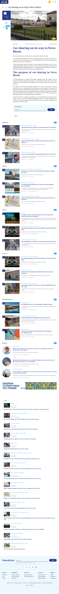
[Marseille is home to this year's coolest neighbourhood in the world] (12, 288)
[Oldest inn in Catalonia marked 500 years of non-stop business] (12, 275)
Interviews (3, 2)
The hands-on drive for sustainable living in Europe (36, 304)
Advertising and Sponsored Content (34, 582)
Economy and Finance (15, 574)
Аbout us (4, 572)
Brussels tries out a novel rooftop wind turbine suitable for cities (38, 171)
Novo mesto (6, 16)
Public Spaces (53, 576)
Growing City (14, 572)
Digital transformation (28, 574)
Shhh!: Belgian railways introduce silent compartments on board (22, 488)
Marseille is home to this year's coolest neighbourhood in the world (38, 285)
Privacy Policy (25, 582)
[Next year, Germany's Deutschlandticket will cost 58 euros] (12, 157)
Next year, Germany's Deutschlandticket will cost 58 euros (38, 154)
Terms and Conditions (17, 582)
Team (3, 576)
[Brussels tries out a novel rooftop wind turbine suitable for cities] (12, 174)
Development (14, 578)
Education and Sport (42, 576)
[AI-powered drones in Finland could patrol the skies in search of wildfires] (7, 525)
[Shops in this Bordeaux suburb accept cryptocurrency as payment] (12, 144)
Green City (53, 572)
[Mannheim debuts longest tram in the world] (7, 445)
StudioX (32, 585)
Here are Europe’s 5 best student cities (14, 549)
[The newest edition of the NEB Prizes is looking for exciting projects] (12, 334)
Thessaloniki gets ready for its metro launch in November (38, 127)
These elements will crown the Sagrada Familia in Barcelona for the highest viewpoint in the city (29, 518)
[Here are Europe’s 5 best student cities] (7, 545)
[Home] (2, 7)
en (5, 13)
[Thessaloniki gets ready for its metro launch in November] (12, 130)
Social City (40, 572)
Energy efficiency (54, 578)
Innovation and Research (28, 576)
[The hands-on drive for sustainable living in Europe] (12, 307)
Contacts (4, 578)
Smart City (26, 572)
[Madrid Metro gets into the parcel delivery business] (7, 535)
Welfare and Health (41, 578)
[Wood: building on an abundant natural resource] (12, 321)
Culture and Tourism (42, 574)
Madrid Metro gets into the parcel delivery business (18, 539)
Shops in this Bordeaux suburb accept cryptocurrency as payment (38, 141)
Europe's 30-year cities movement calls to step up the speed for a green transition (37, 215)
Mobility (7, 17)
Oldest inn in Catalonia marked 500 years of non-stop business (37, 272)
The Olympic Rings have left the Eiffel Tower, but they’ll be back (38, 228)
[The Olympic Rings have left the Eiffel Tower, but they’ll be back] (12, 231)
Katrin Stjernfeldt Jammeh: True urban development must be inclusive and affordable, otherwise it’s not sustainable (34, 360)
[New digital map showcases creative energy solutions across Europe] (12, 187)
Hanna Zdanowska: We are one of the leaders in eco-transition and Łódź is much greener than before (33, 349)
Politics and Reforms (15, 576)
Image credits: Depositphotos (47, 582)
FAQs (12, 582)
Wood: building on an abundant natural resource (35, 317)
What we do (4, 574)
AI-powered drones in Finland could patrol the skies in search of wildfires (24, 529)
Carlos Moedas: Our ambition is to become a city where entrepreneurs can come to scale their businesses (35, 372)
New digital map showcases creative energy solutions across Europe (37, 185)
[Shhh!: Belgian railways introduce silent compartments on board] (7, 484)
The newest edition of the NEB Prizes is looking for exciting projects (36, 331)
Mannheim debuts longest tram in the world (16, 449)
